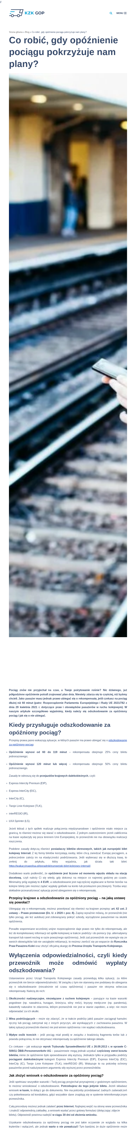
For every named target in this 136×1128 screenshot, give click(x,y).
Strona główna (16, 32)
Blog (27, 32)
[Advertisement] (68, 665)
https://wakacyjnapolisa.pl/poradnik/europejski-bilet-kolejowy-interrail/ (49, 866)
